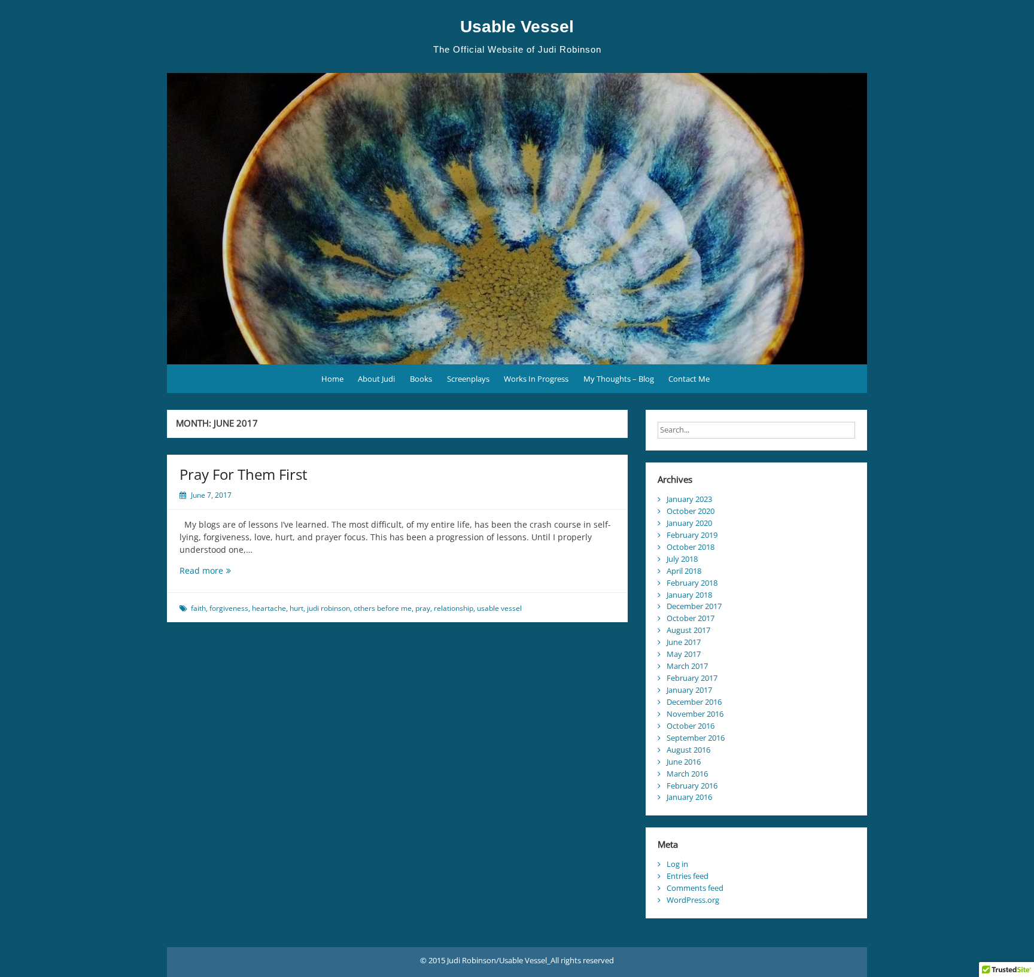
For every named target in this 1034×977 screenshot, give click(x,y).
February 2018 (692, 582)
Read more (212, 570)
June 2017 (684, 642)
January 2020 (689, 523)
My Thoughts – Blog (618, 378)
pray (422, 608)
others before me (383, 608)
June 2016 (684, 761)
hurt (296, 608)
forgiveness (228, 608)
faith (198, 608)
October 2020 (690, 511)
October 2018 (690, 546)
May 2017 (684, 654)
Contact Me (689, 378)
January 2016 (689, 797)
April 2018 (684, 570)
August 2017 (688, 630)
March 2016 (687, 773)
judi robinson (328, 608)
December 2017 (694, 606)
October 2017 (690, 618)
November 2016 (695, 713)
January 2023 (689, 499)
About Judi (376, 378)
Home (332, 378)
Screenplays (468, 378)
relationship (453, 608)
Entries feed (687, 876)
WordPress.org (693, 899)
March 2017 (687, 666)
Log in (677, 864)
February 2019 (692, 534)
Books (421, 378)
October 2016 (690, 725)
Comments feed (695, 887)
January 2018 (689, 594)
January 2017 (689, 689)
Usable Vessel (517, 26)
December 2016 (694, 701)
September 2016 (696, 737)
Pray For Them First (244, 474)
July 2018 (682, 558)
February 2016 (692, 785)
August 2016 (688, 749)
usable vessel (499, 608)
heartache (269, 608)
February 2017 (692, 677)
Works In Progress (536, 378)
